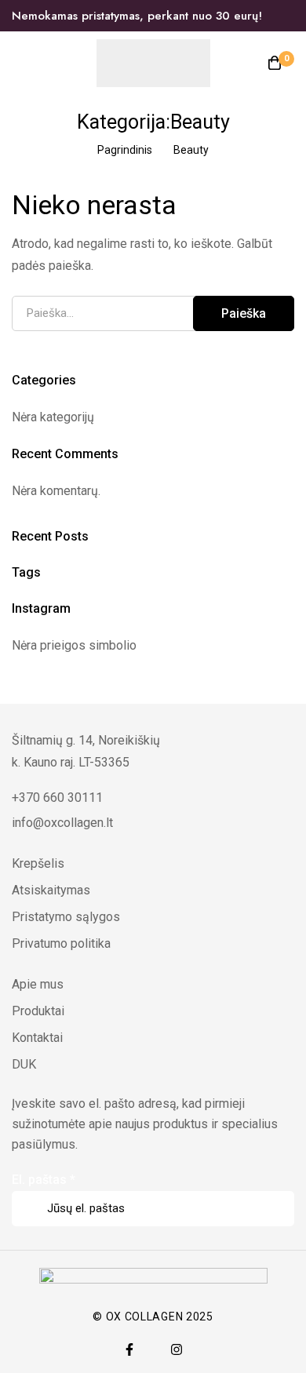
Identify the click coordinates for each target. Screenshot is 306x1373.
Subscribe (276, 1186)
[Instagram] (176, 1349)
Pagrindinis (124, 150)
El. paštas (43, 1179)
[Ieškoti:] (153, 312)
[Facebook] (129, 1349)
